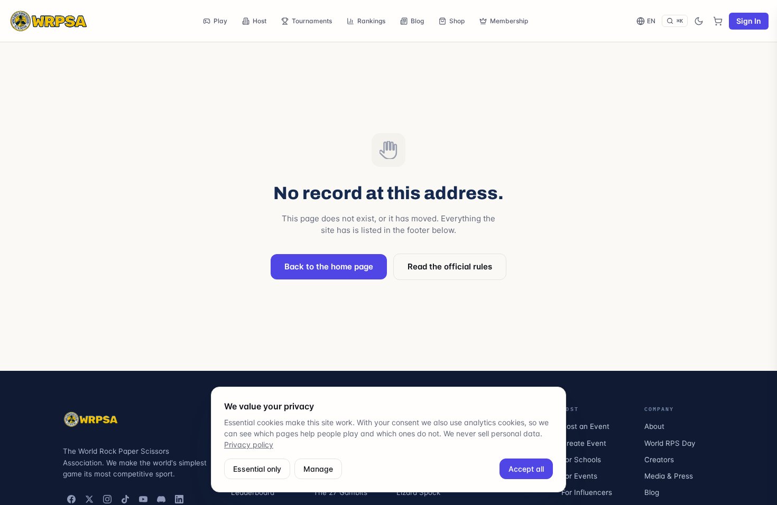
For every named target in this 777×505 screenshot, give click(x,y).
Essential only (257, 468)
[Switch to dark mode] (699, 21)
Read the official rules (450, 266)
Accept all (526, 468)
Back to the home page (328, 266)
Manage (318, 468)
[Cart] (718, 21)
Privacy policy (248, 444)
